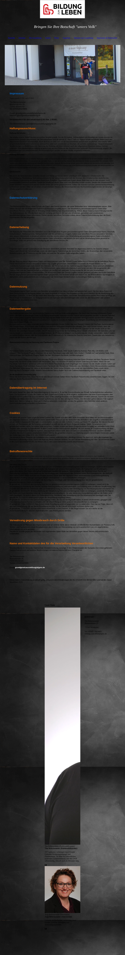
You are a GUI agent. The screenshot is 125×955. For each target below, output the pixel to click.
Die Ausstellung (35, 38)
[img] (62, 9)
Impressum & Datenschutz (107, 38)
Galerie (48, 38)
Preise (56, 38)
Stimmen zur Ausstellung (83, 38)
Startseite (11, 38)
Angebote (66, 38)
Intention (22, 38)
